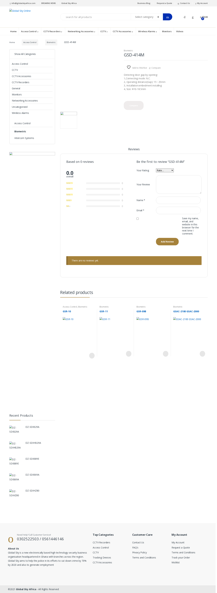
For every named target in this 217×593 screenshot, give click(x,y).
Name (140, 200)
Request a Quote (164, 3)
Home (13, 31)
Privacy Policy (139, 552)
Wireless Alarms (146, 31)
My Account (202, 3)
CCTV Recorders (51, 31)
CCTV (103, 31)
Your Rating (142, 170)
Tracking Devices (102, 557)
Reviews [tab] (134, 149)
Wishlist (176, 562)
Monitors (167, 31)
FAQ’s (135, 547)
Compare (156, 67)
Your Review (143, 184)
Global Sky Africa (69, 3)
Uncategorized (19, 106)
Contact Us (185, 3)
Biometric (51, 42)
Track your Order (181, 557)
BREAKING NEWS (48, 3)
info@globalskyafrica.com (23, 3)
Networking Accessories (80, 31)
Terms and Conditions (144, 557)
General (16, 88)
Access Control (28, 31)
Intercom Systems (24, 138)
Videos (179, 31)
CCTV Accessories (122, 31)
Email (140, 210)
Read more (91, 356)
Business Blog (143, 3)
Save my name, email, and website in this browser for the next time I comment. (190, 226)
